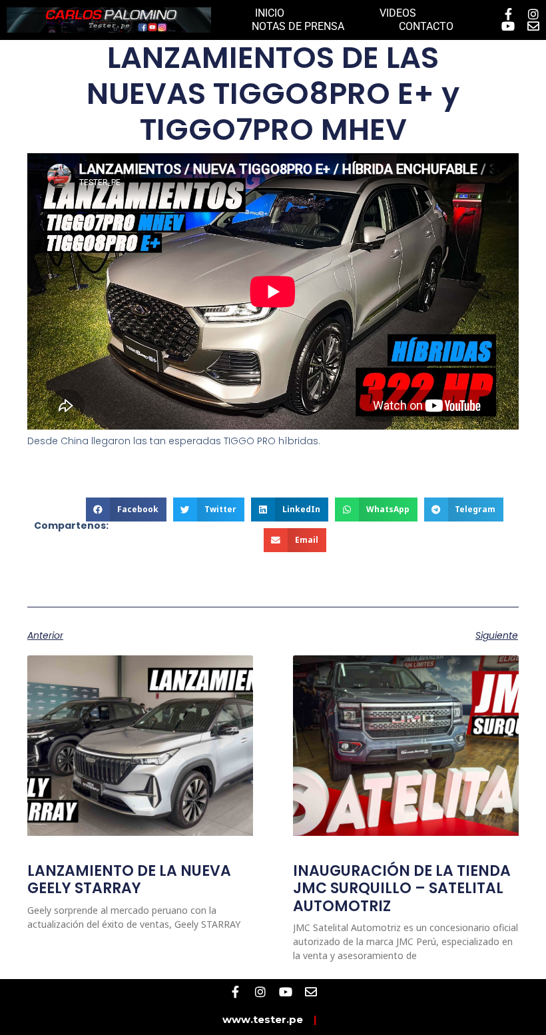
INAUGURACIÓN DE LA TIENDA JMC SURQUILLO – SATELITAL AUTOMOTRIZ (402, 888)
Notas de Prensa (298, 26)
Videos (398, 13)
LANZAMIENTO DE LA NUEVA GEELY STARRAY (129, 879)
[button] (126, 509)
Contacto (426, 26)
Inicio (269, 13)
